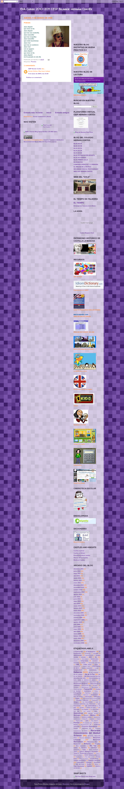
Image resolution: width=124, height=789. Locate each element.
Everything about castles (82, 555)
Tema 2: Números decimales (88, 751)
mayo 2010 (77, 601)
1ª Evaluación (78, 651)
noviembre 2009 (79, 615)
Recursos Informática (85, 737)
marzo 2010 (77, 606)
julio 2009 (77, 624)
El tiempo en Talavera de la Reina (85, 206)
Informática (97, 696)
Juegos (76, 702)
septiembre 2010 (79, 592)
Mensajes (77, 715)
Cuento (96, 668)
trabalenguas (80, 762)
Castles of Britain (79, 553)
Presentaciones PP (86, 724)
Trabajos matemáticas (80, 760)
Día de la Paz (90, 674)
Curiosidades (93, 670)
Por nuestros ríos (87, 722)
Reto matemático (81, 746)
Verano (96, 764)
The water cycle (89, 756)
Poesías (33, 61)
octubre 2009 (78, 617)
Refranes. (87, 744)
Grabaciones (77, 695)
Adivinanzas (78, 655)
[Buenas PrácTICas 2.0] (83, 132)
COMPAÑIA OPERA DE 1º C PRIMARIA (86, 164)
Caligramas (84, 661)
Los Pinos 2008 (95, 709)
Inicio (48, 113)
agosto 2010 (78, 594)
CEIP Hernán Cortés (34, 68)
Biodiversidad (94, 659)
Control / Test (86, 666)
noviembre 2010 (79, 587)
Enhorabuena (85, 687)
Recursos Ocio (92, 742)
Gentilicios (95, 693)
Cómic (96, 664)
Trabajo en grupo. (83, 758)
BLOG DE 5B (78, 150)
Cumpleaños (78, 670)
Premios (96, 722)
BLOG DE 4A (78, 143)
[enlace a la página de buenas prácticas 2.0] (81, 66)
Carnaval (76, 662)
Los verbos (87, 711)
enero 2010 (77, 610)
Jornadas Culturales (82, 700)
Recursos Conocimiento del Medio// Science (87, 733)
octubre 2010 (78, 589)
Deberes (78, 672)
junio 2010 (77, 599)
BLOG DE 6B (78, 153)
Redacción (77, 744)
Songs (84, 749)
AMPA (90, 657)
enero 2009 (77, 638)
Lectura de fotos (91, 707)
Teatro (75, 751)
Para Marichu (94, 720)
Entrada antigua (62, 113)
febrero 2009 (78, 636)
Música (92, 715)
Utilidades (89, 762)
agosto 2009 (78, 622)
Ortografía (84, 719)
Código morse (87, 664)
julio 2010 (77, 596)
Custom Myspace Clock (87, 233)
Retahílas (97, 744)
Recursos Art (86, 728)
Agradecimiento (89, 655)
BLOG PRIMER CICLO (81, 160)
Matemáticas (78, 713)
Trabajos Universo (94, 760)
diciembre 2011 (79, 569)
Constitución (77, 666)
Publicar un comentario (34, 77)
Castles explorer (79, 550)
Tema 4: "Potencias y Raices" (83, 753)
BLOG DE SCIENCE (80, 157)
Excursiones (95, 687)
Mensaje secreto (93, 713)
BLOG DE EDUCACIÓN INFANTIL (84, 155)
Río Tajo (93, 746)
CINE (77, 664)
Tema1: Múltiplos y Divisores (92, 755)
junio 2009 (77, 627)
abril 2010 (77, 603)
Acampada (87, 653)
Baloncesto (76, 659)
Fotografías (77, 693)
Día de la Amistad (93, 672)
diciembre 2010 (79, 585)
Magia (95, 711)
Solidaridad (76, 749)
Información (88, 696)
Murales (86, 715)
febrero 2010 (78, 608)
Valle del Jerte (80, 764)
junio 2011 (77, 571)
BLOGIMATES (78, 162)
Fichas (96, 691)
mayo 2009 (77, 629)
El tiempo (79, 203)
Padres (98, 719)
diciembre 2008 (79, 640)
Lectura (82, 707)
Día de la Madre (78, 674)
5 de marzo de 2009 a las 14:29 (38, 73)
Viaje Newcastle (79, 766)
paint (87, 720)
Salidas (76, 747)
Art (96, 657)
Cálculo (76, 660)
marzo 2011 (77, 578)
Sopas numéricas (93, 749)
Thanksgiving (79, 756)
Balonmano (85, 659)
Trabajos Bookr (94, 758)
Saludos (84, 747)
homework (94, 695)
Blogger (86, 784)
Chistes (83, 662)
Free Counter (46, 127)
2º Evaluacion (90, 651)
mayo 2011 (77, 573)
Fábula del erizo (78, 689)
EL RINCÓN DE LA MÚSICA (82, 167)
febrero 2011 (78, 580)
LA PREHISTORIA (87, 702)
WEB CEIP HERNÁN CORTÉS (83, 171)
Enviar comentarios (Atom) (42, 116)
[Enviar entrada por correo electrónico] (48, 59)
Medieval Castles (79, 560)
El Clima (95, 685)
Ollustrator (65, 784)
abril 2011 (77, 576)
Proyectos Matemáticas (89, 726)
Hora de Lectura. (78, 696)
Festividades (87, 691)
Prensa (76, 724)
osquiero (92, 719)
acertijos (95, 653)
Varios (89, 764)
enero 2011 (77, 583)
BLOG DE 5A (78, 148)
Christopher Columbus (94, 662)
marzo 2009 (77, 634)
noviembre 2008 (79, 643)
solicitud (94, 747)
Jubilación (95, 700)
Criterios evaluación (87, 668)
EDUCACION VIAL (86, 685)
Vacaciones (97, 762)
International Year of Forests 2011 (91, 698)
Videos (89, 766)
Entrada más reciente (33, 113)
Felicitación (88, 689)
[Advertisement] (46, 97)
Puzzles (76, 728)
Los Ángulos (85, 709)
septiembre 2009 (79, 620)
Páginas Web (79, 720)
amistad (83, 657)
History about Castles (81, 557)
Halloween (86, 694)
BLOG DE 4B (78, 146)
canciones (95, 661)
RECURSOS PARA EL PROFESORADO (86, 169)
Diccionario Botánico (81, 683)
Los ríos (76, 711)
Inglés (77, 698)
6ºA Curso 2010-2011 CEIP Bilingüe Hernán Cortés (56, 9)
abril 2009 (77, 631)
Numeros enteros (87, 717)
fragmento (87, 693)
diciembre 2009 (79, 613)
